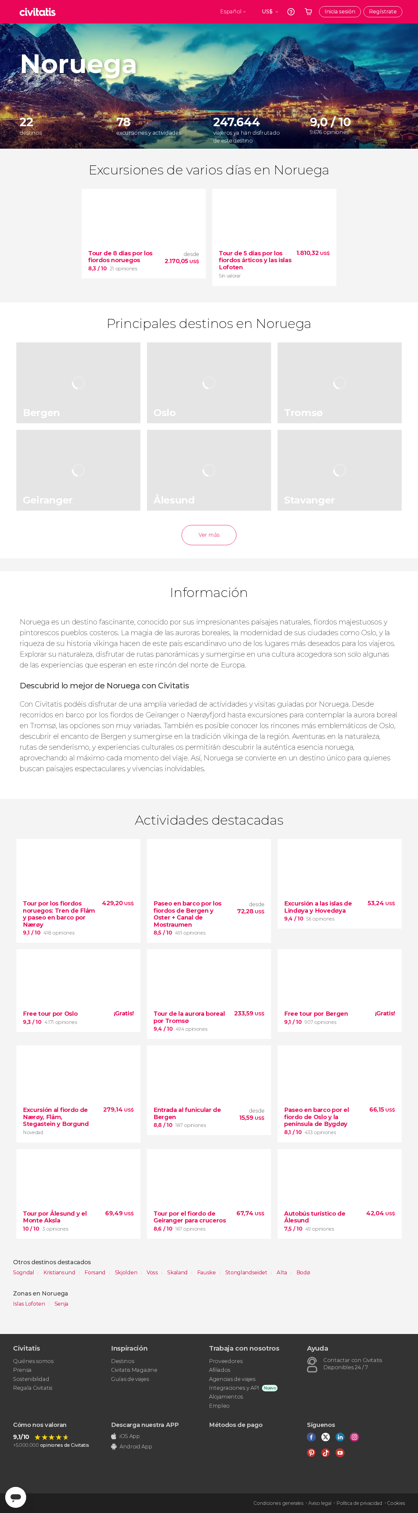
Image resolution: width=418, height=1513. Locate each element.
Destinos (122, 1361)
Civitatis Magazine (134, 1370)
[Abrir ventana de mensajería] (15, 1497)
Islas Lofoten (29, 1304)
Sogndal (24, 1272)
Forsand (95, 1272)
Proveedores (225, 1361)
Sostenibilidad (31, 1379)
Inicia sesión (340, 11)
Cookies (396, 1503)
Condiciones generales (278, 1503)
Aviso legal (319, 1503)
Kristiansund (59, 1272)
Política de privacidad (359, 1503)
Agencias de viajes (232, 1379)
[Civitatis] (37, 11)
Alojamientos (226, 1397)
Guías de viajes (130, 1379)
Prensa (22, 1370)
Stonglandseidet (247, 1272)
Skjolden (126, 1272)
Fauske (207, 1272)
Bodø (303, 1272)
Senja (61, 1304)
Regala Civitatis (32, 1388)
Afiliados (219, 1370)
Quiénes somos (33, 1361)
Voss (153, 1272)
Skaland (178, 1272)
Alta (282, 1272)
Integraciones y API (234, 1388)
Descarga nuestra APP (145, 1425)
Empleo (219, 1406)
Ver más (209, 535)
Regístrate (383, 11)
